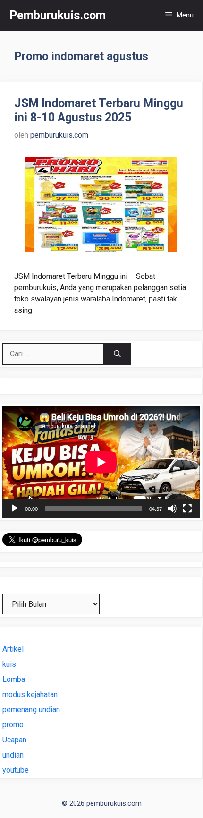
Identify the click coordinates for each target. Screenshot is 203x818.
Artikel (13, 649)
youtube (15, 770)
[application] (101, 461)
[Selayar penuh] (187, 508)
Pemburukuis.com (57, 15)
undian (13, 754)
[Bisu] (172, 508)
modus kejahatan (30, 694)
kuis (9, 664)
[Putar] (14, 508)
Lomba (13, 679)
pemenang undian (31, 709)
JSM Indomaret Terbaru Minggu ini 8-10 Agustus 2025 (98, 110)
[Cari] (117, 354)
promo (13, 724)
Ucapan (14, 739)
